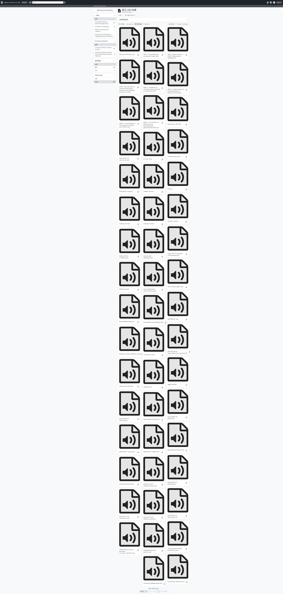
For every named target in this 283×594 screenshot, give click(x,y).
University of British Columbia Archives (105, 48)
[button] (267, 2)
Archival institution (101, 41)
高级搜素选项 (123, 20)
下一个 (165, 591)
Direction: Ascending (182, 24)
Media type (99, 75)
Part (105, 71)
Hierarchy (130, 24)
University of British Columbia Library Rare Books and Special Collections (105, 54)
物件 (105, 68)
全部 (96, 19)
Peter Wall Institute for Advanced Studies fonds (105, 22)
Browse (24, 2)
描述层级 (98, 61)
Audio (105, 82)
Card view (138, 24)
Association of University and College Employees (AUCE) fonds (105, 35)
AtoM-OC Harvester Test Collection (105, 30)
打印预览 (122, 24)
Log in (278, 2)
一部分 (97, 15)
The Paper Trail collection (105, 27)
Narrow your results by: (105, 10)
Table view (146, 24)
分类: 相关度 (171, 24)
